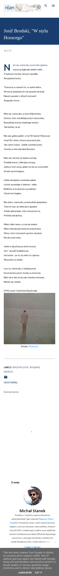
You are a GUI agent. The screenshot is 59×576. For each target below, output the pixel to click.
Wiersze (8, 371)
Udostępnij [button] (10, 382)
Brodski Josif (20, 367)
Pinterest (33, 346)
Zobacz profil (32, 547)
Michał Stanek (32, 510)
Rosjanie (35, 367)
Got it (38, 572)
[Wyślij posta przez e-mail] (6, 378)
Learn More (25, 572)
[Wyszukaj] (46, 6)
